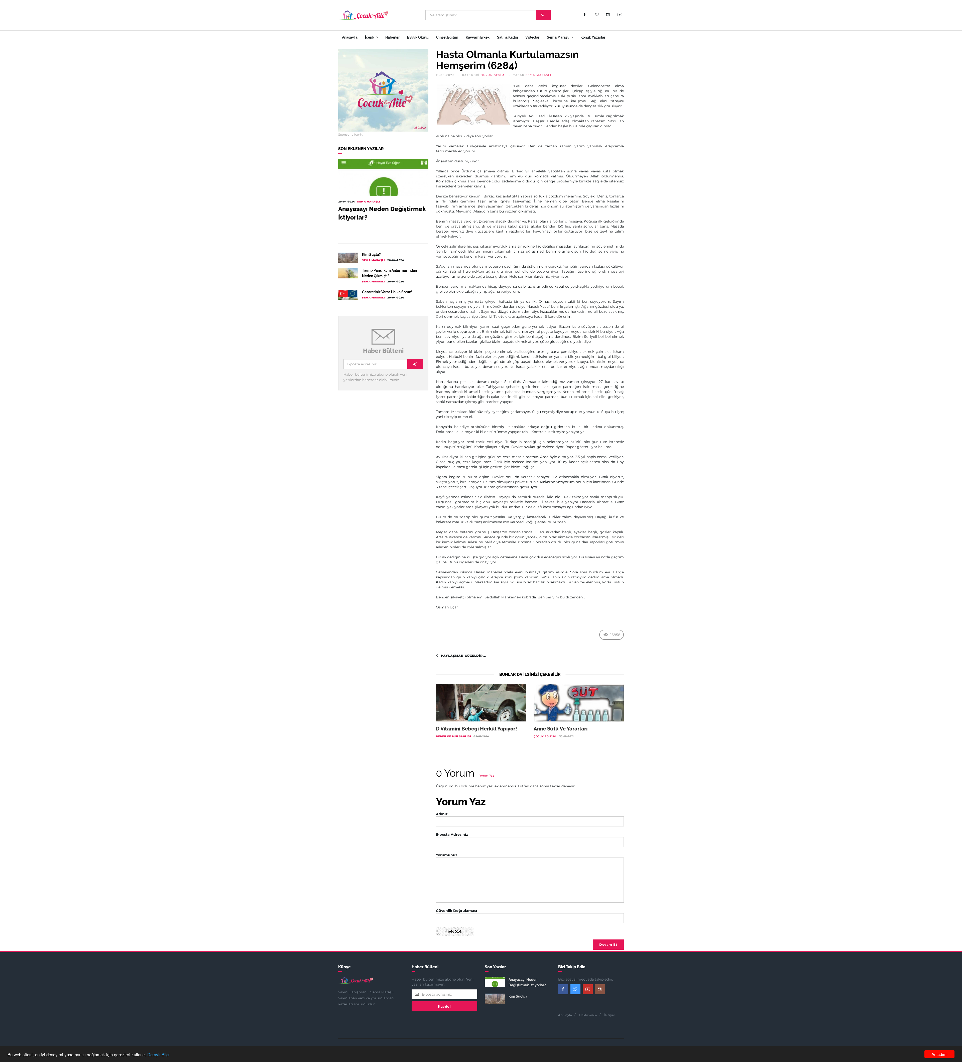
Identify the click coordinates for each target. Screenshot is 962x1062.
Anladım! (939, 1054)
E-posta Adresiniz (452, 834)
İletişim (609, 1015)
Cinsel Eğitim (447, 37)
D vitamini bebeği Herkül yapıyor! (476, 729)
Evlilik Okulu (417, 37)
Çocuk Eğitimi (545, 736)
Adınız (442, 814)
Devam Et (608, 944)
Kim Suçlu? (371, 255)
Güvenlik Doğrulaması (456, 910)
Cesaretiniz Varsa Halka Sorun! (387, 292)
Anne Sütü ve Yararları (560, 729)
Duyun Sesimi (493, 75)
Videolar (532, 37)
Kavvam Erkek (478, 37)
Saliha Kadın (507, 37)
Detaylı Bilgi (158, 1054)
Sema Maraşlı (558, 37)
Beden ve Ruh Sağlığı (453, 736)
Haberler (392, 37)
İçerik (370, 37)
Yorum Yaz (486, 775)
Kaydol (444, 1006)
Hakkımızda (588, 1015)
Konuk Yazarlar (592, 37)
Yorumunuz (446, 855)
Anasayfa (349, 37)
